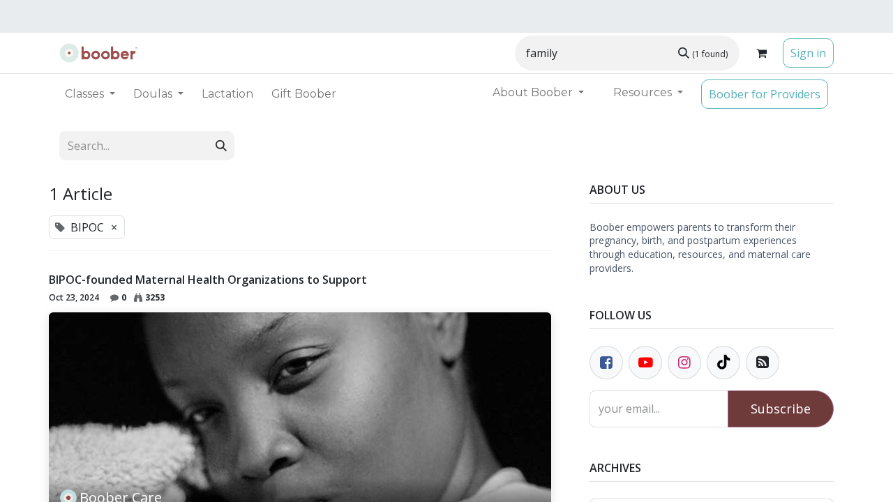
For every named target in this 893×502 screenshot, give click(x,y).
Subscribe (781, 408)
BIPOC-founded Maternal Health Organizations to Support (208, 280)
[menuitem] (227, 94)
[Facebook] (606, 362)
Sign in (808, 53)
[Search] (221, 145)
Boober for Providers (764, 94)
